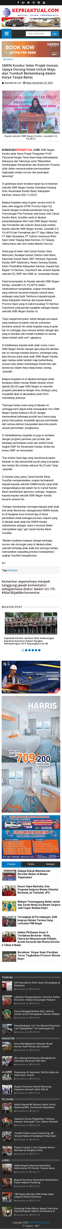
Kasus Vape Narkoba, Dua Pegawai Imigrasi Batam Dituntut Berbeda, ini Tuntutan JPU (38, 889)
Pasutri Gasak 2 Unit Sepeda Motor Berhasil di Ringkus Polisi (34, 1149)
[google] (23, 2)
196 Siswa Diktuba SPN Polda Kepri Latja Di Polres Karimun (34, 1195)
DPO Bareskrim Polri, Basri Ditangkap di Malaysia (37, 984)
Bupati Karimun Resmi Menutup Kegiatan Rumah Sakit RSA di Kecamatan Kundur (32, 1089)
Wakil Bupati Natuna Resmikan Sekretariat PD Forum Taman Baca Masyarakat (34, 1168)
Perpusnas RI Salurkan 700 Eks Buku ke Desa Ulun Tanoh (36, 1074)
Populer (11, 864)
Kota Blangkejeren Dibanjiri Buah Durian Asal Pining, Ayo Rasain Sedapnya (33, 1046)
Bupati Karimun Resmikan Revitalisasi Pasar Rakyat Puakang (36, 1181)
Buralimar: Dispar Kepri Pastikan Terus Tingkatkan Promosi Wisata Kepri (39, 955)
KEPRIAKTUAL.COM (39, 1222)
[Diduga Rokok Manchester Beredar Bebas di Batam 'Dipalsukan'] (9, 875)
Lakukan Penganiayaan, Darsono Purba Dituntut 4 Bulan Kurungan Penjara (37, 998)
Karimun (13, 570)
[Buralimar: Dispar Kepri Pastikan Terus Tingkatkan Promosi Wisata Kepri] (9, 956)
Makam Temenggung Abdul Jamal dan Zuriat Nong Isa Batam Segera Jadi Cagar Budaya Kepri (39, 904)
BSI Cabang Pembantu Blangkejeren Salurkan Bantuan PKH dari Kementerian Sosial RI (35, 1060)
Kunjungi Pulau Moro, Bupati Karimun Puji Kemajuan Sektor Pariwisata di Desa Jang (36, 1211)
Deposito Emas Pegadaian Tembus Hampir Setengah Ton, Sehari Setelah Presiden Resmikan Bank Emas (36, 1121)
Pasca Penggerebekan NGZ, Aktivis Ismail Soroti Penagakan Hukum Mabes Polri (37, 1014)
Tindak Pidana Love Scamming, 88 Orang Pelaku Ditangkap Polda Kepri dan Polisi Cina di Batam (35, 1135)
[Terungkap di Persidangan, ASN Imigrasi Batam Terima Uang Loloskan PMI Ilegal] (9, 921)
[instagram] (33, 2)
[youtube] (43, 2)
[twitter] (28, 2)
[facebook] (18, 2)
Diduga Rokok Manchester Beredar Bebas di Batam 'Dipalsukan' (34, 874)
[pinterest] (38, 2)
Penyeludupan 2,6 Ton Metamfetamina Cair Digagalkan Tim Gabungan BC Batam (37, 1028)
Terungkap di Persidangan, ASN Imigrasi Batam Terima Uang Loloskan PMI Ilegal (37, 920)
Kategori (50, 864)
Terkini (30, 864)
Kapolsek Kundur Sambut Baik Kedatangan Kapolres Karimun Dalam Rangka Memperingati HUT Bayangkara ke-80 (29, 641)
